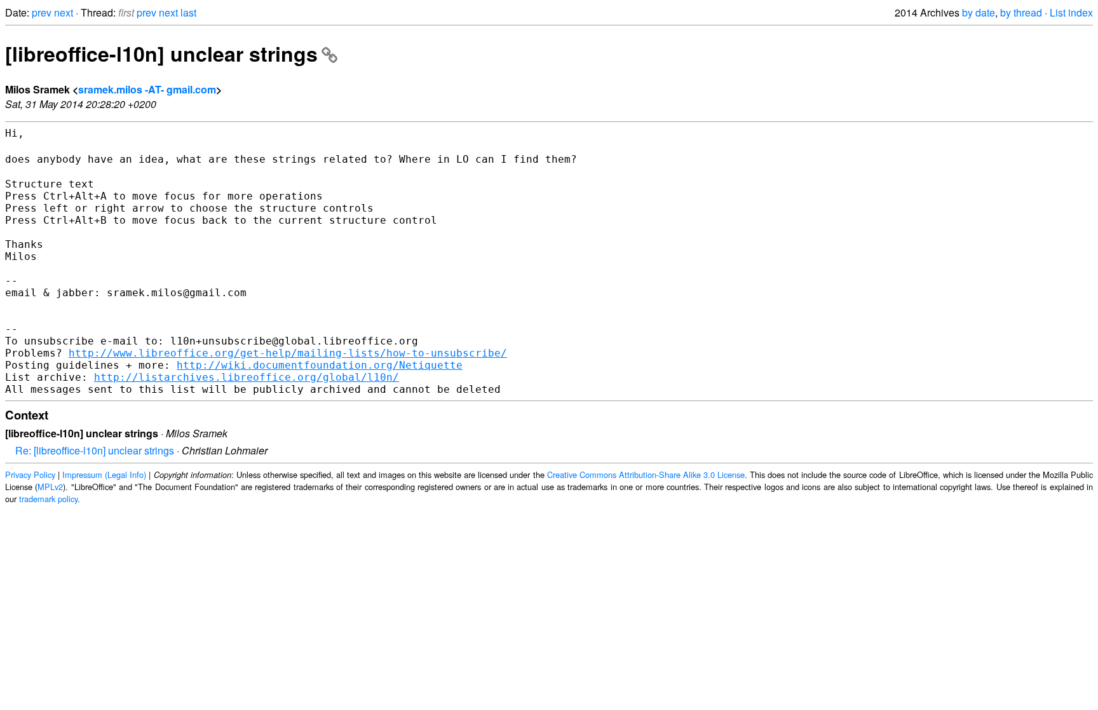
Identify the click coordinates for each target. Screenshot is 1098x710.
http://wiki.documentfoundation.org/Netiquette (320, 365)
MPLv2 (50, 487)
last (188, 12)
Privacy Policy (30, 474)
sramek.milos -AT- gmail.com (147, 89)
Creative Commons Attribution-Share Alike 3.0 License (646, 474)
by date (978, 12)
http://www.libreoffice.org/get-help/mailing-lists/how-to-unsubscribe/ (288, 353)
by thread (1021, 12)
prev (41, 12)
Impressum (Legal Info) (104, 474)
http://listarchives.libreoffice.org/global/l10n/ (246, 377)
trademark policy (48, 499)
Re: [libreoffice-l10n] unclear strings (94, 450)
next (63, 12)
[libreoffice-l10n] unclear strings (161, 53)
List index (1071, 12)
